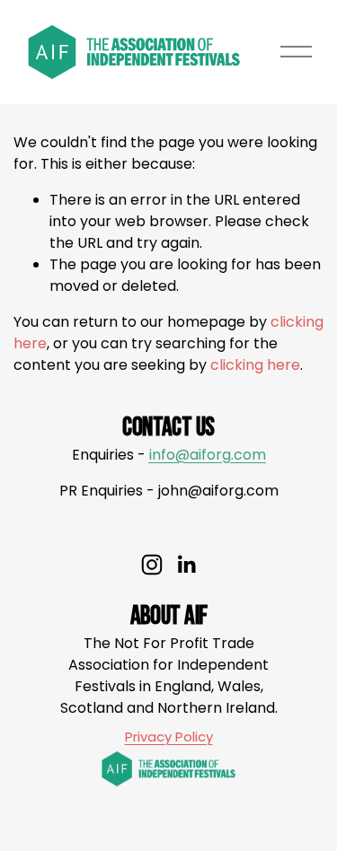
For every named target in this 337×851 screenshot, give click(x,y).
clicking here (255, 365)
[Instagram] (152, 564)
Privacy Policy (169, 736)
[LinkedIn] (186, 564)
